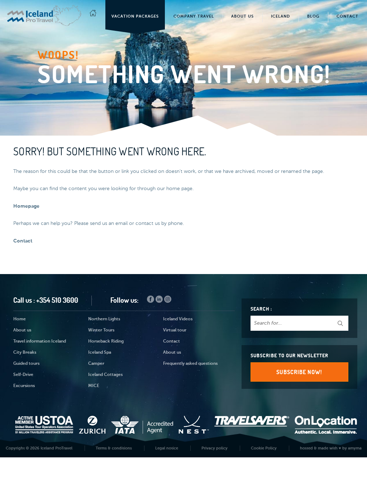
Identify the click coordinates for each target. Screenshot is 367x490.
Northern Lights (104, 319)
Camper (96, 364)
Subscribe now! (299, 372)
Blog (313, 16)
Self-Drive (23, 375)
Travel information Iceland (39, 341)
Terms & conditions (114, 448)
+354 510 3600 (57, 300)
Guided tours (26, 364)
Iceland (280, 16)
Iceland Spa (99, 352)
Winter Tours (101, 330)
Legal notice (166, 448)
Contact (347, 16)
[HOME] (93, 14)
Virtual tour (174, 330)
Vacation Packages (135, 16)
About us (22, 330)
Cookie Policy (264, 448)
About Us (242, 16)
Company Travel (193, 16)
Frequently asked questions (190, 364)
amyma (355, 448)
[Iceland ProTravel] (44, 12)
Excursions (24, 386)
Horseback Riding (106, 341)
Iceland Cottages (105, 375)
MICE (93, 386)
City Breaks (24, 352)
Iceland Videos (177, 319)
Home (19, 319)
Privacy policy (214, 448)
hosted (306, 448)
